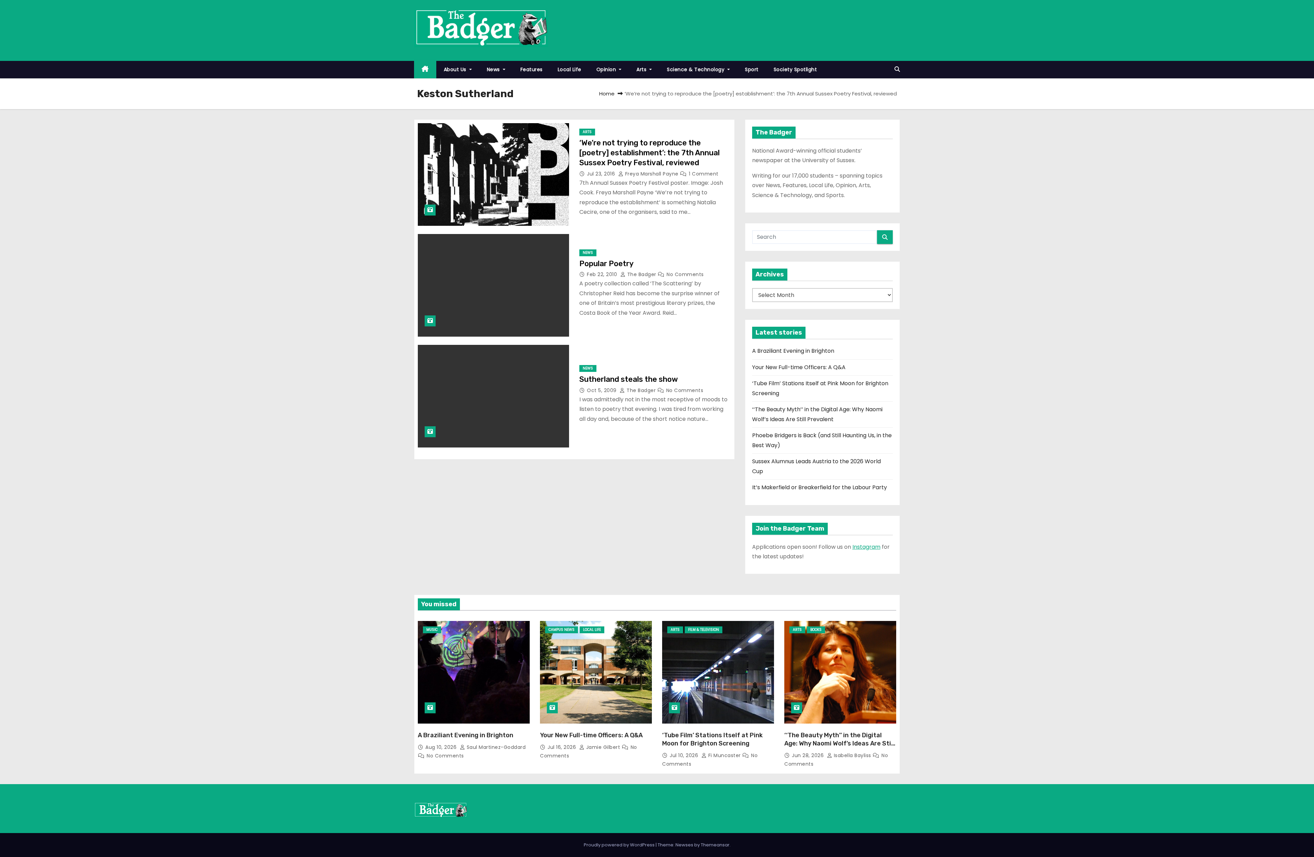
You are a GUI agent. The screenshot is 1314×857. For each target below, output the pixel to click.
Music (432, 629)
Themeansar (715, 845)
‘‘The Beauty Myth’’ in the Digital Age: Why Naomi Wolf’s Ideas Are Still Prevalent (839, 743)
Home (607, 93)
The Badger (642, 274)
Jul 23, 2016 (602, 173)
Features (531, 69)
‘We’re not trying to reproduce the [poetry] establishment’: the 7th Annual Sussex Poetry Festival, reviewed (649, 153)
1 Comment (704, 173)
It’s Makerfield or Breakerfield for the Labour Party (819, 487)
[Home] (425, 69)
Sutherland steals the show (628, 379)
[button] (897, 69)
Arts (642, 69)
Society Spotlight (795, 69)
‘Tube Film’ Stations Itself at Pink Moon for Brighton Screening (712, 739)
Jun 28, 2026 (808, 755)
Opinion (607, 69)
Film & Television (703, 629)
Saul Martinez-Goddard (495, 747)
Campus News (562, 629)
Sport (752, 69)
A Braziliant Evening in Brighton (793, 351)
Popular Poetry (606, 263)
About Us (456, 69)
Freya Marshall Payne (651, 173)
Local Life (569, 69)
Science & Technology (696, 69)
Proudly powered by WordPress (620, 845)
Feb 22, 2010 (603, 274)
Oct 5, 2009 (602, 390)
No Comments (685, 274)
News (494, 69)
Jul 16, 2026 (563, 747)
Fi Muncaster (724, 755)
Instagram (866, 547)
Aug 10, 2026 (441, 747)
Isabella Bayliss (852, 755)
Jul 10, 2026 (685, 755)
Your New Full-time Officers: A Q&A (799, 367)
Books (816, 629)
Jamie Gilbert (603, 747)
